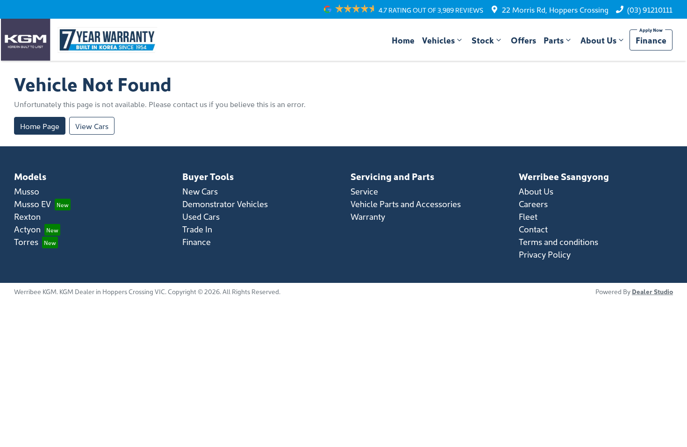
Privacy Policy (545, 254)
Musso (26, 191)
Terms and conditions (558, 241)
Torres (26, 241)
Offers (523, 40)
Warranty (368, 216)
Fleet (528, 216)
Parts (554, 40)
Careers (533, 203)
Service (364, 191)
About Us (598, 40)
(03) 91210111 (650, 9)
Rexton (27, 216)
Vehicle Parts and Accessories (406, 203)
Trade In (197, 229)
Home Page (39, 126)
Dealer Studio (652, 291)
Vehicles (438, 40)
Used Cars (201, 216)
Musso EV (32, 203)
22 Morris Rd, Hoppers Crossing (555, 9)
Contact (533, 229)
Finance (651, 40)
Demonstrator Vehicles (225, 203)
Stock (483, 40)
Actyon (27, 229)
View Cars (91, 126)
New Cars (200, 191)
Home (403, 40)
